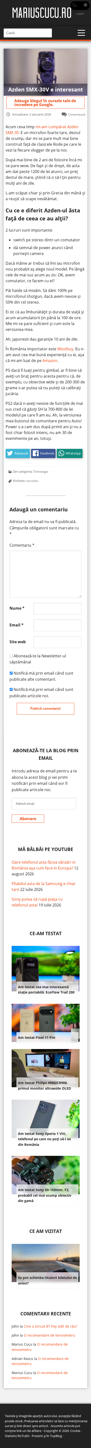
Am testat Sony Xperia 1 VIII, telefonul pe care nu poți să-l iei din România (44, 1139)
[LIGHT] (80, 5)
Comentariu (21, 545)
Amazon (49, 360)
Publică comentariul (45, 708)
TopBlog (56, 1436)
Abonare (28, 818)
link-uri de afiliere (29, 1431)
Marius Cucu (22, 1344)
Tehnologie (40, 471)
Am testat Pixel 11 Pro (36, 1037)
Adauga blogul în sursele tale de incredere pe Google (45, 102)
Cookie (75, 1431)
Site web (17, 641)
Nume (17, 608)
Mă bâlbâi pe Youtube (45, 849)
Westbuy (65, 349)
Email (16, 625)
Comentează (76, 114)
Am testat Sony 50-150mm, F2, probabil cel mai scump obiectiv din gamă (44, 1195)
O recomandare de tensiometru (49, 1335)
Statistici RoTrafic (17, 1436)
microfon (32, 481)
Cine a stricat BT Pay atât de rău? (50, 1326)
